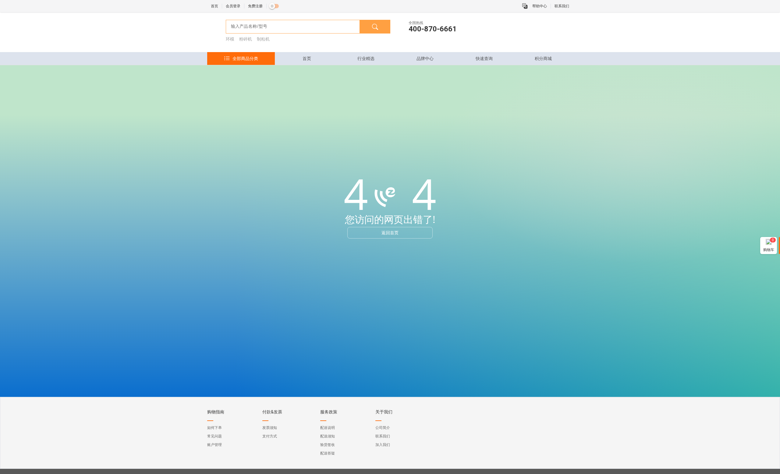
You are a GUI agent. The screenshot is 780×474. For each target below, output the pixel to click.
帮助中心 (539, 6)
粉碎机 (245, 39)
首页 (214, 6)
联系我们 (562, 6)
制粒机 (263, 39)
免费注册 (255, 6)
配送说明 (327, 428)
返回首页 (390, 232)
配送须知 (327, 436)
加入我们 (382, 445)
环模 (230, 39)
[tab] (306, 58)
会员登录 (233, 6)
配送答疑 (327, 453)
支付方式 (269, 436)
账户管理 (214, 445)
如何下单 (214, 428)
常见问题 (214, 436)
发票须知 (269, 428)
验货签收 (327, 445)
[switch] (274, 6)
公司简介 (382, 428)
